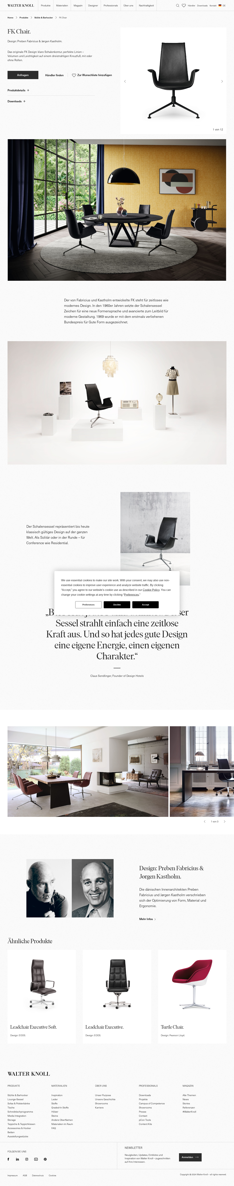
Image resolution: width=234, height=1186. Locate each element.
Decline (117, 605)
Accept (145, 605)
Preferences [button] (131, 594)
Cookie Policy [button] (151, 589)
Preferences (88, 605)
